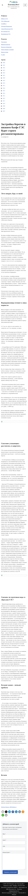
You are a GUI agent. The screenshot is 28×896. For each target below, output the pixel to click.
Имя (4, 834)
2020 (4, 78)
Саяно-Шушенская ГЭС (7, 29)
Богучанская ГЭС (5, 31)
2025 (4, 65)
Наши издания (4, 52)
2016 (4, 88)
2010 (4, 103)
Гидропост (15, 892)
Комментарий (6, 852)
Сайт (4, 846)
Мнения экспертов (5, 44)
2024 (4, 67)
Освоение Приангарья (6, 26)
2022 (4, 73)
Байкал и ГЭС (4, 18)
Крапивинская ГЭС (5, 34)
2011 (4, 101)
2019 (4, 80)
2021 (4, 75)
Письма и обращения (6, 47)
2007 (4, 111)
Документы (4, 42)
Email (4, 840)
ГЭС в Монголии (5, 21)
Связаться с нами (7, 885)
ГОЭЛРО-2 (3, 23)
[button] (2, 811)
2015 (4, 90)
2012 (4, 98)
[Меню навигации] (25, 5)
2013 (4, 95)
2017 (4, 85)
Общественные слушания (7, 49)
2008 (4, 108)
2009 (4, 106)
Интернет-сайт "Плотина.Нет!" (17, 883)
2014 (4, 93)
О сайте (3, 54)
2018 (4, 83)
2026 (4, 62)
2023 (4, 70)
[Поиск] (2, 5)
